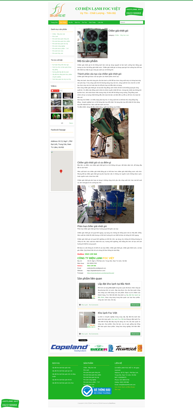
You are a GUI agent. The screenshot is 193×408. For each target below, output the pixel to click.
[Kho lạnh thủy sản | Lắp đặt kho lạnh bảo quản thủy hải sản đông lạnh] (68, 103)
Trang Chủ (54, 22)
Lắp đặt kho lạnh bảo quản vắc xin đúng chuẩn (63, 375)
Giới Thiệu (92, 22)
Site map (117, 389)
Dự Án (71, 22)
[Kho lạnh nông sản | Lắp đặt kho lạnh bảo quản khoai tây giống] (56, 116)
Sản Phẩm (63, 22)
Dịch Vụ (77, 22)
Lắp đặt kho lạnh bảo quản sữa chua (62, 383)
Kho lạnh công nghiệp (58, 46)
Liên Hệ (100, 22)
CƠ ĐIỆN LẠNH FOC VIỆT (97, 9)
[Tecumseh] (83, 348)
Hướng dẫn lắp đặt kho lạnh (60, 72)
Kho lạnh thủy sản (57, 53)
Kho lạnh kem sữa (57, 51)
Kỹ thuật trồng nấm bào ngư (60, 65)
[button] (61, 171)
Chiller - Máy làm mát (122, 35)
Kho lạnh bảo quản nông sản (60, 39)
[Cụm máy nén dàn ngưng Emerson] (137, 348)
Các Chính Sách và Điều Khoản (125, 387)
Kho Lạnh (85, 305)
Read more (135, 305)
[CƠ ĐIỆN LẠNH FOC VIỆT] (58, 10)
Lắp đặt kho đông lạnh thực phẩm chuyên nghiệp (62, 76)
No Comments (93, 305)
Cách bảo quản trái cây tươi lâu (61, 79)
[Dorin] (113, 348)
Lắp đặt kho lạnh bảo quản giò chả (62, 371)
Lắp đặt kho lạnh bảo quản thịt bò (62, 379)
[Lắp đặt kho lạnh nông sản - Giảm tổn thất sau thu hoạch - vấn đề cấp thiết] (68, 116)
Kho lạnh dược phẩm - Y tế (60, 48)
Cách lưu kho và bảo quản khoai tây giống (61, 68)
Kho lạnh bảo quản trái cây (60, 43)
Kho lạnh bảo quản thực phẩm (61, 41)
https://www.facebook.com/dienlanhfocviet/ (100, 273)
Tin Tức (84, 22)
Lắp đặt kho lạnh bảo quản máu (61, 367)
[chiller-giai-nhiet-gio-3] (92, 29)
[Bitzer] (59, 348)
